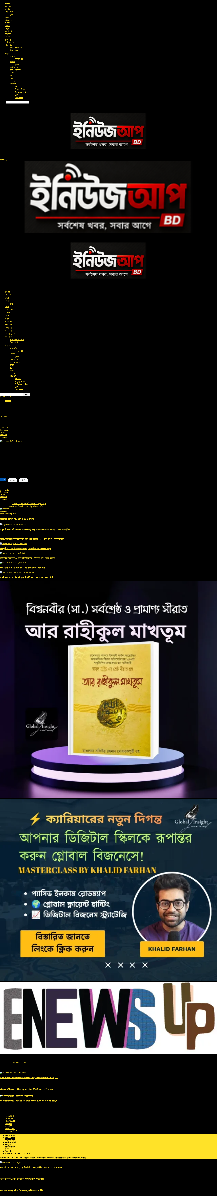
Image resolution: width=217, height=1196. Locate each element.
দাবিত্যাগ (8, 1144)
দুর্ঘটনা (7, 17)
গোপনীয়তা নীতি (10, 1147)
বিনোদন (7, 25)
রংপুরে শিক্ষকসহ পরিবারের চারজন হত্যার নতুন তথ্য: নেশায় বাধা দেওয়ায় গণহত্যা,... (29, 1077)
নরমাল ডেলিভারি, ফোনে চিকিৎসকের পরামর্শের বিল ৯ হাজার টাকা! (22, 1178)
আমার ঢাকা (8, 20)
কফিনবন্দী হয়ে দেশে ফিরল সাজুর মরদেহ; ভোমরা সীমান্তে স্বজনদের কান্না (25, 548)
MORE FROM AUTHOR (25, 519)
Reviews (13, 83)
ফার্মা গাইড (8, 45)
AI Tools (18, 86)
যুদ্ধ (11, 14)
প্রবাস (12, 78)
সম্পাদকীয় (8, 33)
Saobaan (3, 416)
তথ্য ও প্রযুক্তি (15, 69)
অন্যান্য (7, 53)
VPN (16, 94)
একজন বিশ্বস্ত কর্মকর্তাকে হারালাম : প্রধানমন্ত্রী (29, 503)
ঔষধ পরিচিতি (14, 50)
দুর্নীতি (12, 72)
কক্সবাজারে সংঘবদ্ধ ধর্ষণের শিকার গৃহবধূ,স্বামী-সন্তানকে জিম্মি (21, 1190)
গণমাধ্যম (8, 36)
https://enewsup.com (8, 514)
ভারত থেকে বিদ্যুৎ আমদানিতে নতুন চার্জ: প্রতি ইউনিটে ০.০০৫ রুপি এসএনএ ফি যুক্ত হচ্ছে (32, 538)
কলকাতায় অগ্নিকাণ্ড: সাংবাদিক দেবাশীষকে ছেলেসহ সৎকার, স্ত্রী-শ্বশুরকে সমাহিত (28, 1100)
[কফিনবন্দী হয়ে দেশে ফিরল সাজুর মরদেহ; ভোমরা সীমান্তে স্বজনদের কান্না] (14, 543)
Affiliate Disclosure (17, 1153)
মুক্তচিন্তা (8, 39)
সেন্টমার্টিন (23, 480)
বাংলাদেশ (8, 6)
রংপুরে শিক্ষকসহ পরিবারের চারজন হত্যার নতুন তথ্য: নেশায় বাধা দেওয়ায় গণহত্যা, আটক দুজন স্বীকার (35, 529)
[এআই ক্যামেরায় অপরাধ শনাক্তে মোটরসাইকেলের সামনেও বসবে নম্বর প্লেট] (17, 572)
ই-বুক (7, 28)
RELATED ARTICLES (8, 519)
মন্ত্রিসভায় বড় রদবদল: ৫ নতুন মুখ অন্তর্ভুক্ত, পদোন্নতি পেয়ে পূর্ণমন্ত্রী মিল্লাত (27, 557)
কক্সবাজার (12, 480)
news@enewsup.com (17, 1062)
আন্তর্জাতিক (9, 11)
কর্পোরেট (12, 61)
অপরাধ (7, 22)
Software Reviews (22, 92)
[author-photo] (4, 509)
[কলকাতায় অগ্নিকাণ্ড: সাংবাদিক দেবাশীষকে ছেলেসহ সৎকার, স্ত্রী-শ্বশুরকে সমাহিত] (16, 1096)
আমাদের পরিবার (10, 1138)
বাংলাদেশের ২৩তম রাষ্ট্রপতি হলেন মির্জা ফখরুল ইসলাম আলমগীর (22, 567)
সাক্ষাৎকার (13, 81)
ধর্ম (11, 75)
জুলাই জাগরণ (14, 67)
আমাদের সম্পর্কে (10, 1135)
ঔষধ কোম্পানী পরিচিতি (17, 47)
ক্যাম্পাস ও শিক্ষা (11, 1131)
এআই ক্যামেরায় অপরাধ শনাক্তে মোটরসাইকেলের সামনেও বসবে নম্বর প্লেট (26, 577)
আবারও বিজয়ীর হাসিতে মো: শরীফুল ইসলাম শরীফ (26, 506)
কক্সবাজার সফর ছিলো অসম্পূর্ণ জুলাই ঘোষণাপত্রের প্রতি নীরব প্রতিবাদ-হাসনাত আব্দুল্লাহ (31, 1167)
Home (7, 3)
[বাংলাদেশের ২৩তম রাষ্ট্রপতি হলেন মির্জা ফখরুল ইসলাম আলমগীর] (14, 563)
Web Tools (19, 97)
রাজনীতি (7, 9)
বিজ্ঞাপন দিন (8, 1151)
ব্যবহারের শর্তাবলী (10, 1142)
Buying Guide (20, 89)
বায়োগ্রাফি (13, 56)
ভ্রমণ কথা (8, 31)
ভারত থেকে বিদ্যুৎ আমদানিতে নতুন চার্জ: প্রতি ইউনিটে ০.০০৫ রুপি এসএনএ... (27, 1089)
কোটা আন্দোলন (14, 64)
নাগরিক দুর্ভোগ (9, 42)
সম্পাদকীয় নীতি (10, 1140)
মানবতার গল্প (19, 58)
